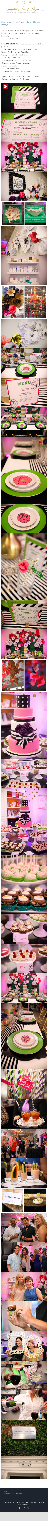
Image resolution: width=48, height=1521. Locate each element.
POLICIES (19, 1493)
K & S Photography (18, 39)
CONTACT (6, 1493)
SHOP (5, 1491)
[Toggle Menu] (42, 10)
